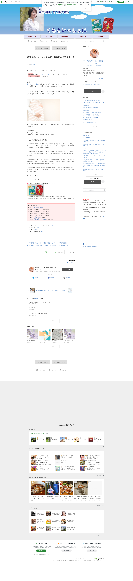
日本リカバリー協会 (32, 84)
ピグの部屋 (98, 65)
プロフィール (90, 65)
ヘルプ (102, 560)
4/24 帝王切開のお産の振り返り (91, 115)
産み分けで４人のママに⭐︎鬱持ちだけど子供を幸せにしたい (94, 144)
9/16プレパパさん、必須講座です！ (60, 48)
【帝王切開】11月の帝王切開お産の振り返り (43, 48)
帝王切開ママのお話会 (40, 219)
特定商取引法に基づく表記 (93, 560)
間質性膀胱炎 (86, 105)
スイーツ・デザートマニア (37, 453)
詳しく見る (66, 550)
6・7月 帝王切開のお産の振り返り (91, 100)
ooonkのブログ (86, 137)
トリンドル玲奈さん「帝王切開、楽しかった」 (94, 102)
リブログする (71, 252)
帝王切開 (33, 64)
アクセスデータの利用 (81, 560)
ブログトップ (33, 41)
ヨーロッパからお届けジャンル (37, 433)
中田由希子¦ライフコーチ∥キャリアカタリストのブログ (94, 156)
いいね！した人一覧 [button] (71, 256)
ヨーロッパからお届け (60, 453)
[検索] (103, 41)
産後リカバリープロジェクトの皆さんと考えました (51, 57)
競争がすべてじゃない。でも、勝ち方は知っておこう (94, 170)
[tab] (37, 433)
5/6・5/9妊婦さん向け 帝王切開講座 (92, 112)
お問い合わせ (65, 560)
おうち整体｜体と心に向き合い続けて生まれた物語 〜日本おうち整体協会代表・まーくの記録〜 (94, 165)
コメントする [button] (60, 252)
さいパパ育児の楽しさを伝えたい (91, 122)
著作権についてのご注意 (91, 246)
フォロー (67, 269)
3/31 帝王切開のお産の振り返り (91, 117)
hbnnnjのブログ (86, 135)
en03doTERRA (86, 148)
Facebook (52, 277)
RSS (86, 244)
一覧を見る (94, 126)
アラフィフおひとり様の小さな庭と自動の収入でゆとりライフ (94, 141)
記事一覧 (44, 41)
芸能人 (47, 433)
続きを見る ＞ (102, 78)
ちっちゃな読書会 (38, 207)
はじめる (41, 550)
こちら (50, 76)
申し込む (92, 550)
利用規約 (72, 560)
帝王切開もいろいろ (87, 119)
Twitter (36, 277)
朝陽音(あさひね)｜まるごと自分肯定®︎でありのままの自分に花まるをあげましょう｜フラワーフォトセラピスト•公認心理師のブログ (94, 152)
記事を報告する (72, 262)
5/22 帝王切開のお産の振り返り (91, 107)
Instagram (68, 277)
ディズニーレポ (83, 453)
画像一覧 (55, 41)
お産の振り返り (38, 217)
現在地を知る (86, 110)
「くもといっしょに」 (47, 74)
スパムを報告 (57, 560)
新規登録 (121, 1)
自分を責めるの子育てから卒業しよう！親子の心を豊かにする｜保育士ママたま (94, 160)
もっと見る (51, 320)
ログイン (129, 1)
